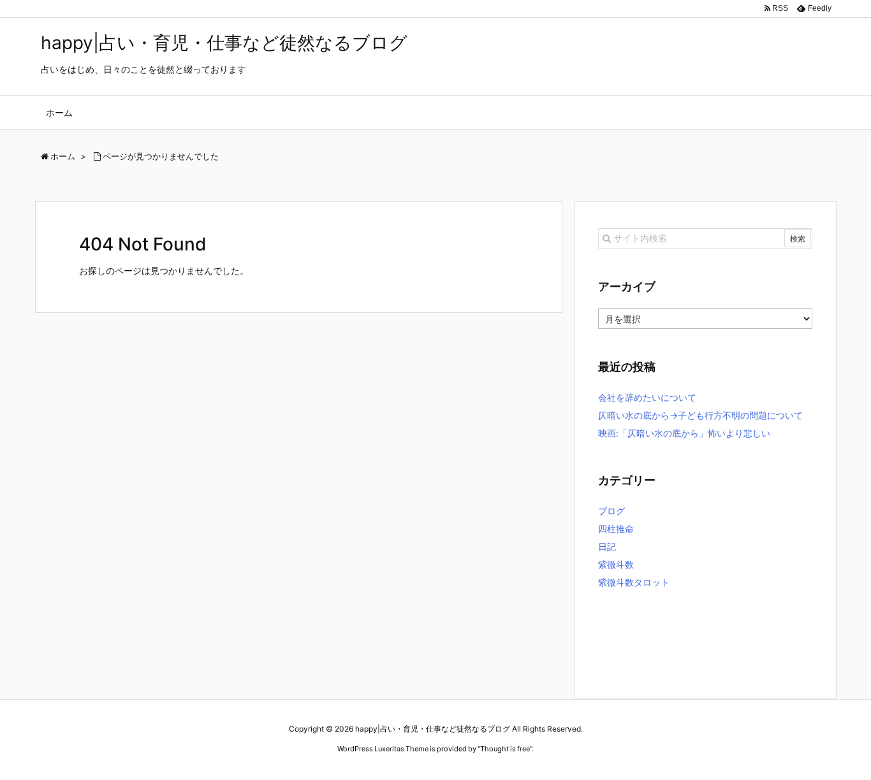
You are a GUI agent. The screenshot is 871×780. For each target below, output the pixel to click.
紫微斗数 (616, 564)
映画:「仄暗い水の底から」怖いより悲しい (684, 433)
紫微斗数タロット (634, 582)
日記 (607, 546)
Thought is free (505, 748)
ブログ (611, 510)
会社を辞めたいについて (647, 397)
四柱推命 (616, 528)
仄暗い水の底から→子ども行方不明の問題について (700, 415)
